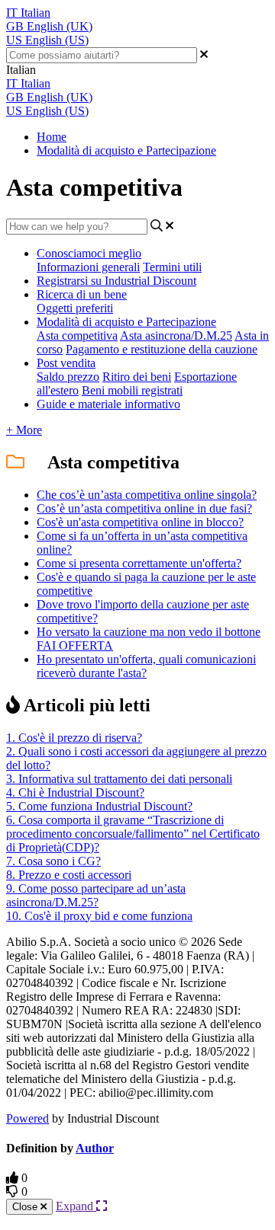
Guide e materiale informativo (108, 404)
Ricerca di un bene (82, 294)
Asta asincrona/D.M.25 (176, 335)
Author (95, 1148)
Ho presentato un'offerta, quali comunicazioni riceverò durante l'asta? (146, 666)
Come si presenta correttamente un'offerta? (139, 563)
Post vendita (66, 362)
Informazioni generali (88, 266)
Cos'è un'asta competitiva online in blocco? (140, 522)
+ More (24, 429)
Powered (27, 1118)
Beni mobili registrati (132, 390)
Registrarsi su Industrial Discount (116, 280)
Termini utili (172, 266)
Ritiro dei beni (136, 376)
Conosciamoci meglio (89, 253)
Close (26, 1206)
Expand (76, 1206)
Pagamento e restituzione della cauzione (161, 349)
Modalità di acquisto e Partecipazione (126, 150)
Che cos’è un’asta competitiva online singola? (147, 494)
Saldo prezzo (68, 376)
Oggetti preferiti (75, 308)
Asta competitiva (77, 335)
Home (51, 136)
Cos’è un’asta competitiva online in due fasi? (144, 508)
